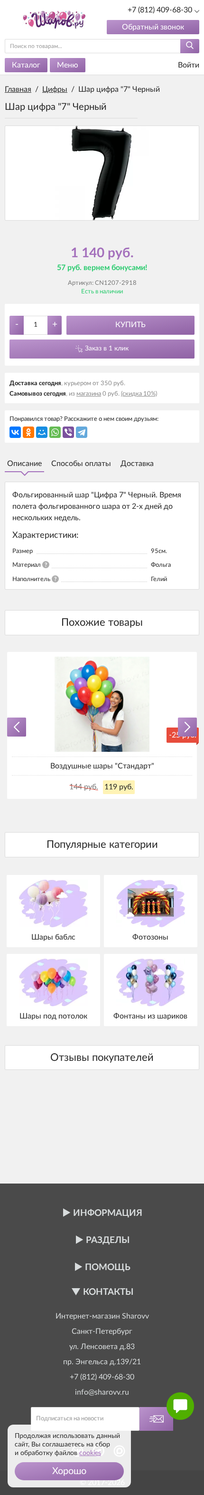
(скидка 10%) (139, 394)
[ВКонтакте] (15, 432)
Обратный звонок (153, 27)
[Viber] (68, 432)
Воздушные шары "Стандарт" (102, 766)
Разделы (108, 1240)
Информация (107, 1213)
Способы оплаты (81, 463)
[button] (69, 1471)
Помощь (107, 1267)
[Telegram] (81, 432)
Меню (67, 65)
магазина (88, 394)
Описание (24, 463)
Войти (187, 65)
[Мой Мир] (41, 432)
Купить (130, 325)
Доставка (137, 463)
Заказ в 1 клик (107, 348)
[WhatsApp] (55, 432)
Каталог (26, 65)
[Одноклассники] (28, 432)
